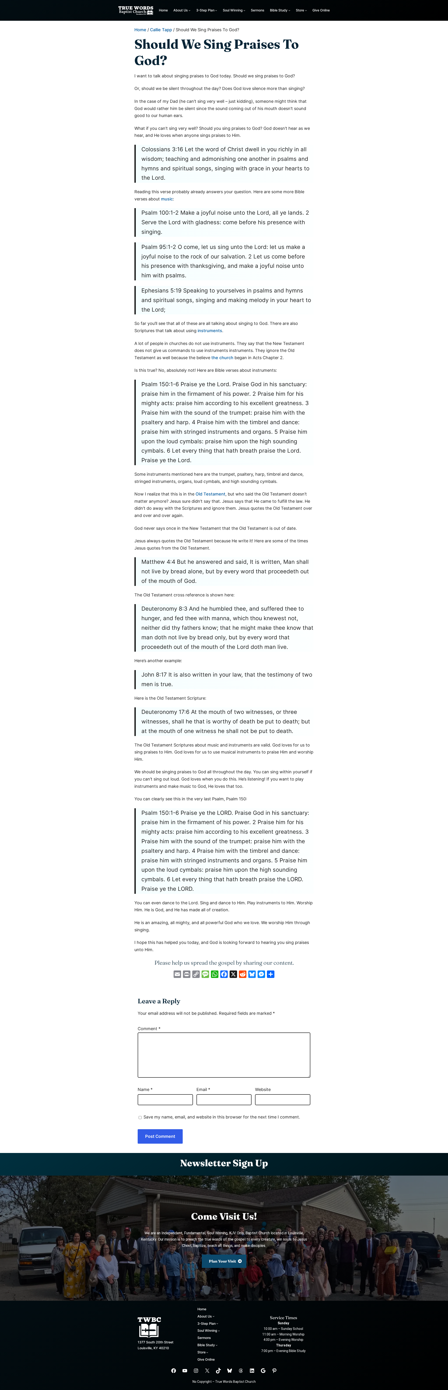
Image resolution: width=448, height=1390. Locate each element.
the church (222, 357)
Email (203, 1089)
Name (145, 1089)
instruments (210, 330)
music (167, 198)
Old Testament (210, 494)
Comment (149, 1028)
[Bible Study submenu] (289, 10)
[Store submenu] (306, 10)
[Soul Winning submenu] (244, 10)
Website (263, 1089)
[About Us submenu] (189, 10)
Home (163, 10)
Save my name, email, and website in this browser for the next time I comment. (222, 1117)
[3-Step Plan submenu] (216, 10)
